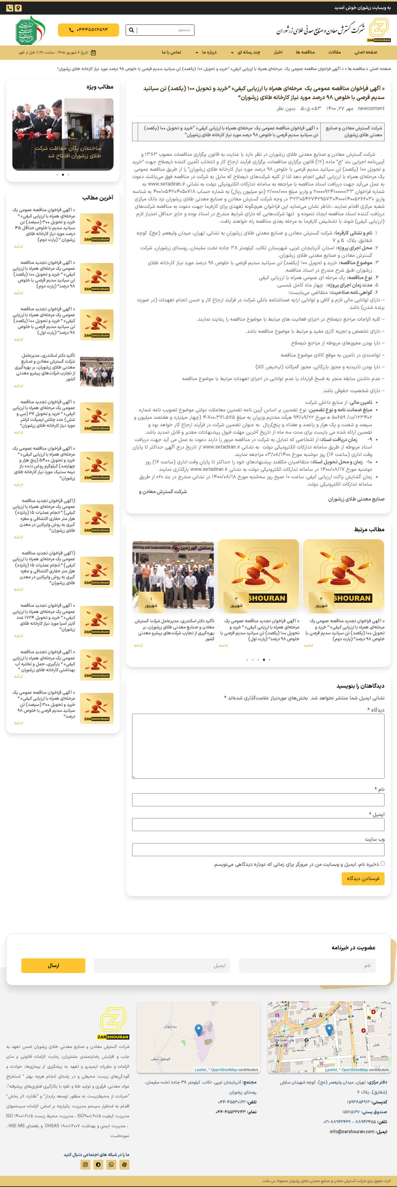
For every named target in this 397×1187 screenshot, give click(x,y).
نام (380, 789)
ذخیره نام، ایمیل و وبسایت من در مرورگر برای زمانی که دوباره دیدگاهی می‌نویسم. (296, 864)
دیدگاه (376, 710)
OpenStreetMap (354, 1069)
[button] (136, 595)
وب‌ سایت (375, 839)
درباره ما (209, 52)
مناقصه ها (305, 52)
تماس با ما (171, 52)
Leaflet (331, 1069)
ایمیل (377, 814)
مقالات (334, 52)
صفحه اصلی (366, 52)
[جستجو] (131, 30)
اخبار (278, 52)
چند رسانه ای (249, 52)
